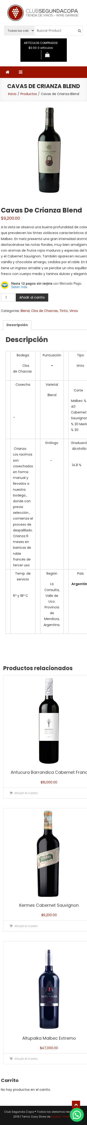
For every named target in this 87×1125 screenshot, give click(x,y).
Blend (25, 310)
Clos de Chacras (44, 310)
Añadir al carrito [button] (26, 793)
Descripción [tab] (17, 325)
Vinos (73, 310)
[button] (77, 1115)
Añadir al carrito (32, 297)
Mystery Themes (62, 1117)
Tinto (63, 310)
